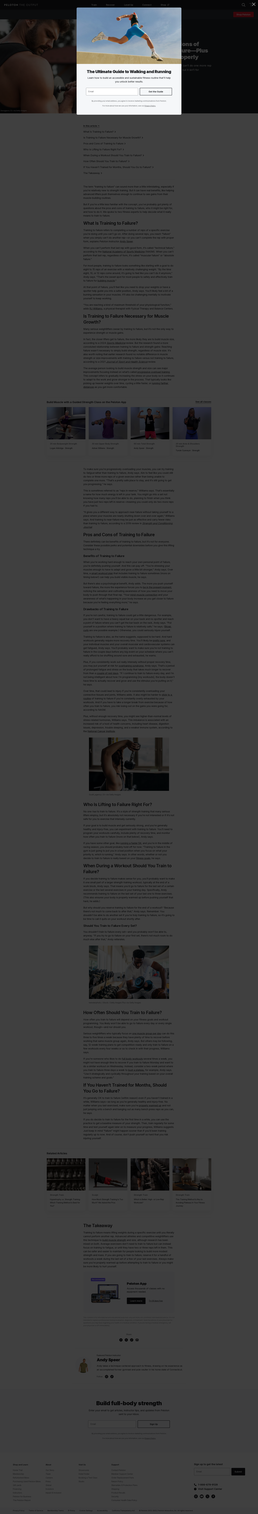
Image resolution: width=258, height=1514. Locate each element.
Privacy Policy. (150, 106)
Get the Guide (156, 91)
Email (91, 91)
